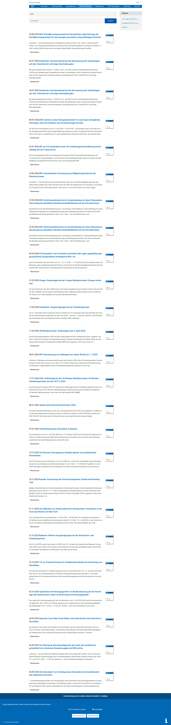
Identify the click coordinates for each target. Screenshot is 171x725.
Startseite (44, 6)
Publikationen (99, 6)
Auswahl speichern (79, 716)
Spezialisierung (71, 6)
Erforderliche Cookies (78, 709)
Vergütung (126, 6)
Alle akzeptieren (93, 716)
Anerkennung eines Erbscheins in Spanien (58, 429)
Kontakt (137, 6)
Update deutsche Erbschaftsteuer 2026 (57, 405)
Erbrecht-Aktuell (85, 6)
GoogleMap (98, 709)
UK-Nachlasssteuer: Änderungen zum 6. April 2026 (62, 331)
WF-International (113, 6)
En (140, 2)
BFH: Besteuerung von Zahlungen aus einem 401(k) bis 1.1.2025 (68, 354)
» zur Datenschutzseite (11, 722)
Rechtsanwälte (57, 6)
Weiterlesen (34, 52)
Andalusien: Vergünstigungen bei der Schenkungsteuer (64, 307)
